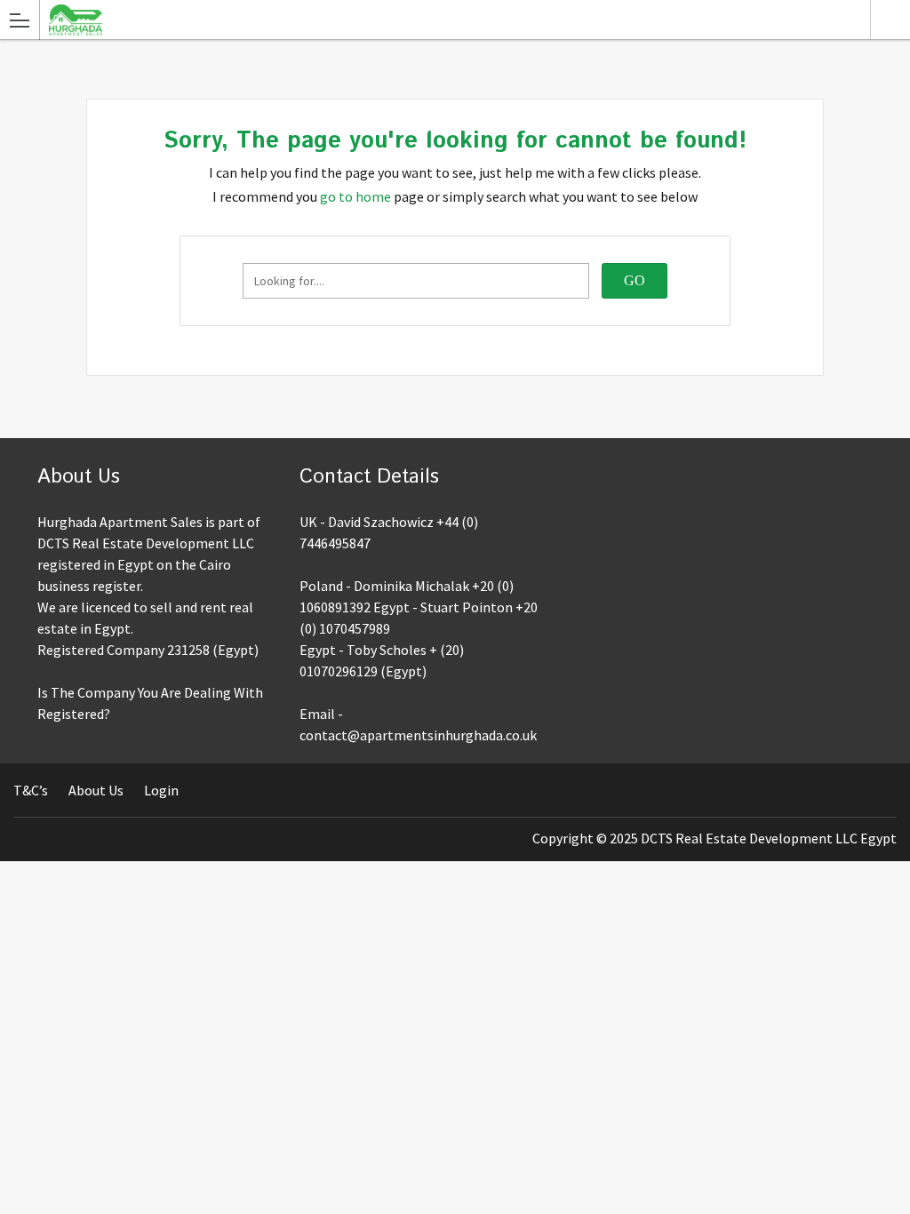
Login (161, 790)
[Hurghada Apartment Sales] (438, 19)
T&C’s (30, 790)
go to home (355, 196)
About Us (96, 790)
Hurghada (890, 19)
